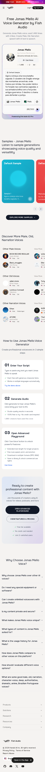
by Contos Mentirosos (26, 53)
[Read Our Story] (22, 2)
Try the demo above (12, 386)
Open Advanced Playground (22, 510)
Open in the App (21, 760)
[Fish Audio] (10, 7)
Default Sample (14, 72)
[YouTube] (23, 766)
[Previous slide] (35, 209)
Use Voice (29, 60)
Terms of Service (23, 750)
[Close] (42, 2)
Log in (29, 8)
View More (38, 249)
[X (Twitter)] (17, 766)
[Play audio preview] (30, 199)
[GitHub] (5, 766)
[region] (18, 101)
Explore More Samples (21, 217)
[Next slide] (41, 209)
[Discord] (11, 766)
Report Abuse (8, 753)
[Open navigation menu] (3, 8)
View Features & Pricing (22, 519)
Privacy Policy (8, 750)
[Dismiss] (31, 760)
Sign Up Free (38, 8)
